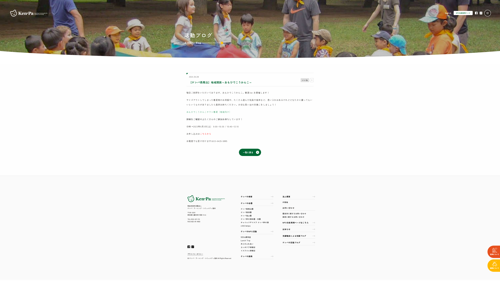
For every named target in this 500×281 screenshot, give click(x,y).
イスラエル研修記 (248, 250)
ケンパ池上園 (246, 215)
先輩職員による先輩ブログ (294, 236)
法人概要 (286, 196)
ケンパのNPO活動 (249, 231)
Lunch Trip (245, 240)
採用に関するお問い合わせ (293, 217)
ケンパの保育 (247, 196)
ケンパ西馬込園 (247, 209)
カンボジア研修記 (248, 247)
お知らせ (286, 229)
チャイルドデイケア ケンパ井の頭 (255, 222)
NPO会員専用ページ (463, 13)
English (448, 13)
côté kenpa (246, 226)
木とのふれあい (247, 244)
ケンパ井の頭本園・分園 (251, 219)
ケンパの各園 (247, 203)
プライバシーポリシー (195, 254)
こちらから (205, 133)
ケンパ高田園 (246, 212)
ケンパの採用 (247, 256)
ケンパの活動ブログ (291, 242)
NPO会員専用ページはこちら (296, 222)
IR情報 (285, 202)
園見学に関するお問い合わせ (294, 213)
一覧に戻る (248, 152)
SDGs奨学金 (246, 237)
